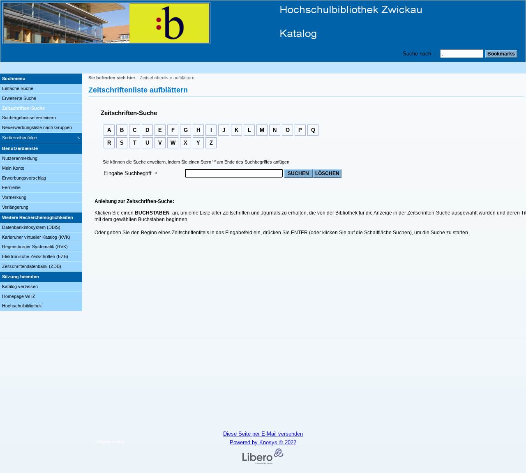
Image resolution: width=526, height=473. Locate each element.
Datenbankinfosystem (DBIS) (31, 227)
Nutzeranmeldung (19, 158)
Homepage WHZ (18, 296)
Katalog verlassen (20, 286)
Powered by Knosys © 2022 (263, 442)
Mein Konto (13, 168)
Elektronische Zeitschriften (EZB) (35, 256)
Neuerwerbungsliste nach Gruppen (37, 127)
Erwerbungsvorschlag (24, 177)
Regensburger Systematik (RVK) (35, 246)
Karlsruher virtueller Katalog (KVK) (36, 237)
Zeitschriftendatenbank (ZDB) (31, 266)
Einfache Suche (17, 88)
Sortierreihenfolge (19, 137)
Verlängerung (15, 207)
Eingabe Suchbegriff (128, 173)
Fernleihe (11, 187)
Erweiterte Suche (19, 98)
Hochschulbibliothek (22, 305)
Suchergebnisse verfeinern (29, 117)
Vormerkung (14, 197)
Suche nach (417, 54)
